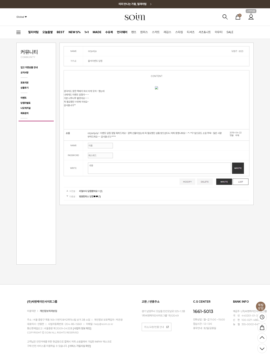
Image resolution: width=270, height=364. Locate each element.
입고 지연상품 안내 (29, 67)
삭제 (237, 135)
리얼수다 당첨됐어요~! (89, 191)
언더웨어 (122, 32)
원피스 (144, 32)
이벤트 (23, 97)
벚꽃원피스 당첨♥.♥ (88, 196)
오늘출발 (47, 32)
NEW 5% (75, 32)
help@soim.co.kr (103, 324)
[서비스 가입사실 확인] (79, 345)
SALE (230, 32)
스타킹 (179, 32)
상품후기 (24, 87)
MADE (97, 32)
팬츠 (133, 32)
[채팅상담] (261, 306)
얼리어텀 (33, 32)
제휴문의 (24, 113)
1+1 (87, 32)
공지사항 (24, 72)
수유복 (109, 32)
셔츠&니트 (205, 32)
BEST (61, 32)
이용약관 (31, 311)
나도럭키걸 (25, 108)
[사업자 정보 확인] (82, 328)
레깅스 (167, 32)
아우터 (219, 32)
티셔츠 (191, 32)
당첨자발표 (25, 103)
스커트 (156, 32)
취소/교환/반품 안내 (154, 327)
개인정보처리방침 (48, 311)
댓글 (232, 135)
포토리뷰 (24, 82)
